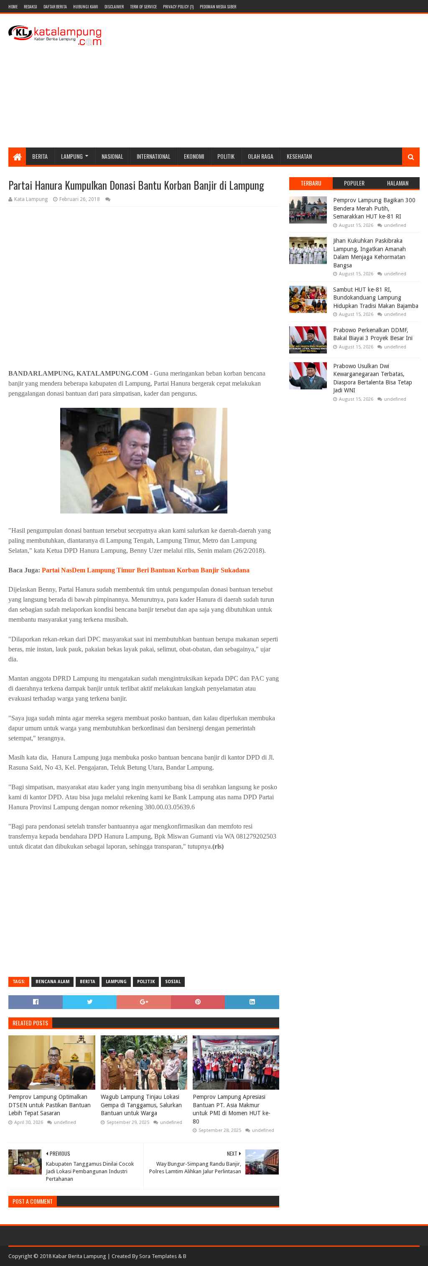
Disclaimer (114, 6)
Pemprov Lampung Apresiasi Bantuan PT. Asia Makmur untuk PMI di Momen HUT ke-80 (231, 1109)
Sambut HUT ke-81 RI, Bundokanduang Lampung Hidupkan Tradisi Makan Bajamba (375, 297)
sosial (173, 981)
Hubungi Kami (85, 6)
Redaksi (30, 6)
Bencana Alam (52, 981)
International (154, 156)
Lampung (72, 156)
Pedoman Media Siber (218, 6)
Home (13, 6)
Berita (40, 156)
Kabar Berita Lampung (79, 1256)
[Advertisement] (267, 80)
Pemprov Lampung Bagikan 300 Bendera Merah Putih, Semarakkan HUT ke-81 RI (374, 208)
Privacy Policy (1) (178, 6)
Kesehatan (299, 156)
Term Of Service (143, 6)
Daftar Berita (55, 6)
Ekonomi (194, 156)
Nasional (112, 156)
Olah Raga (260, 156)
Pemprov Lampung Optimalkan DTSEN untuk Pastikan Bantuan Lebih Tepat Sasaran (49, 1104)
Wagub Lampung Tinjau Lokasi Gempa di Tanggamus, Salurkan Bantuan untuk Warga (141, 1104)
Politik (225, 156)
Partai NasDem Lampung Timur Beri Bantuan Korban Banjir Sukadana (146, 570)
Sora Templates (158, 1256)
